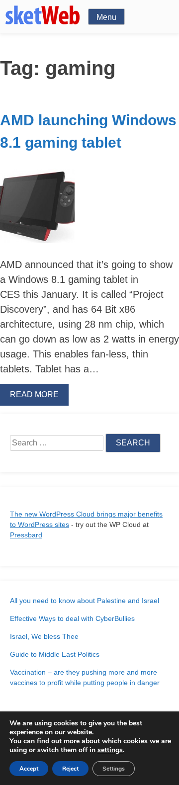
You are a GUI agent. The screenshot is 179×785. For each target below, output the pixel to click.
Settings (113, 769)
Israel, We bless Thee (44, 636)
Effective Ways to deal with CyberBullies (72, 618)
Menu (106, 17)
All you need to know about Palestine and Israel (84, 601)
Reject (70, 769)
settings (110, 750)
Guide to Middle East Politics (54, 654)
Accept (28, 769)
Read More (34, 394)
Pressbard (26, 535)
